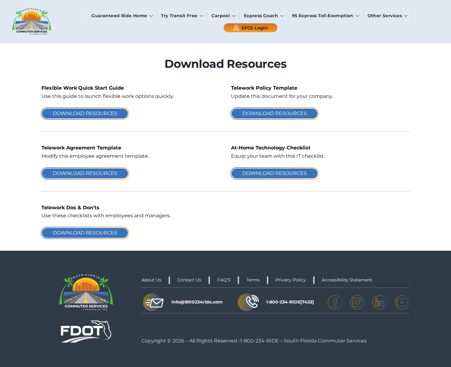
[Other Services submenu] (406, 16)
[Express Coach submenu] (282, 16)
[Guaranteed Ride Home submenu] (151, 16)
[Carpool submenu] (234, 16)
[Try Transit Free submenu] (201, 16)
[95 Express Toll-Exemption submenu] (357, 16)
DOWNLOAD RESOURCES (85, 113)
